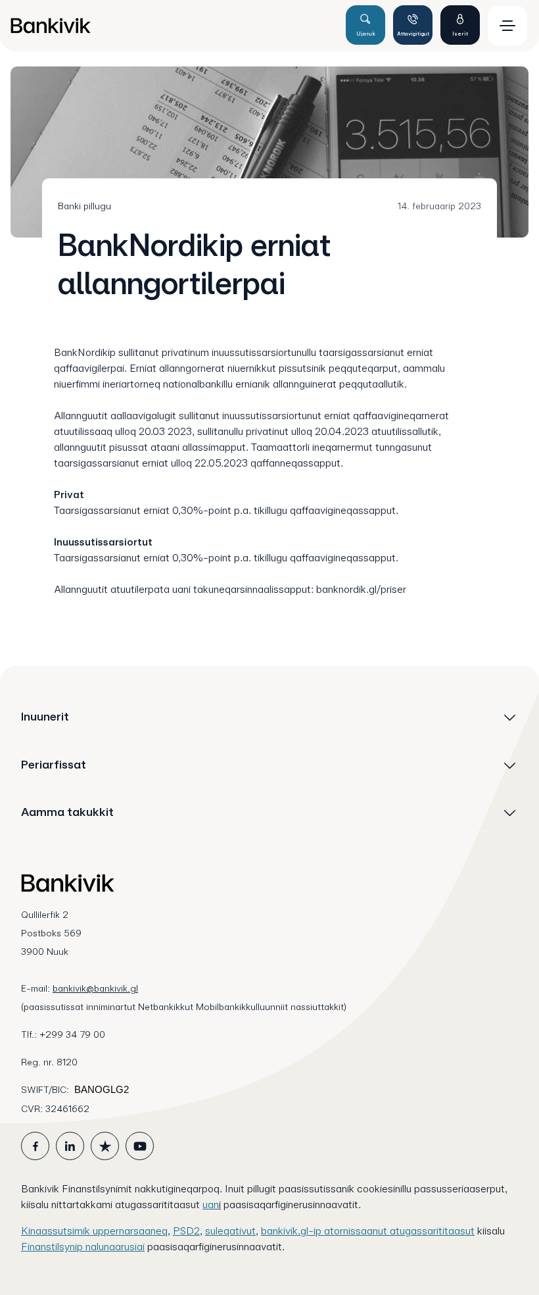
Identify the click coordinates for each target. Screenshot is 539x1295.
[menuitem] (172, 25)
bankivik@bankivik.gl (95, 988)
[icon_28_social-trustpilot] (105, 1146)
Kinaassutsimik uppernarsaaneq (94, 1231)
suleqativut (230, 1231)
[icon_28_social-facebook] (35, 1146)
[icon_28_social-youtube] (140, 1146)
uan (210, 1204)
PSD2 (186, 1231)
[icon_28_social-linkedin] (70, 1146)
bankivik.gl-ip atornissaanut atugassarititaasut (368, 1231)
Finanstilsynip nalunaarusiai (83, 1246)
